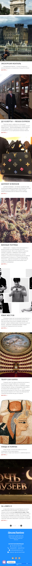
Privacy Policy (24, 563)
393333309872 (13, 548)
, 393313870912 (20, 548)
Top (29, 563)
